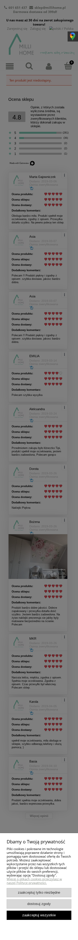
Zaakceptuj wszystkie (39, 915)
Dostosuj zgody (39, 904)
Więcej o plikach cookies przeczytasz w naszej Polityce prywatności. (34, 881)
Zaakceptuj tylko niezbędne (39, 892)
